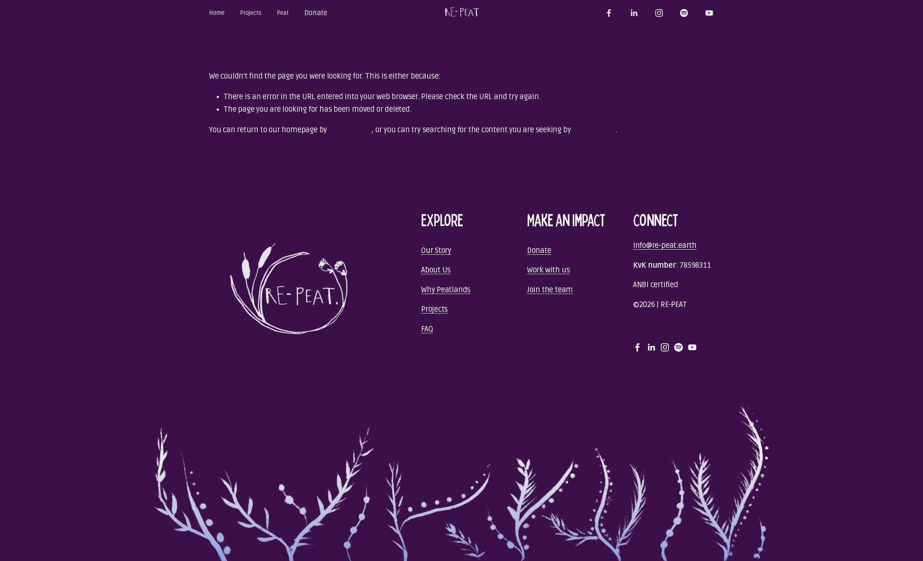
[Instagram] (659, 13)
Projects (434, 309)
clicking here (350, 129)
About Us (436, 270)
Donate (315, 13)
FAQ (427, 329)
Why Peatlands (446, 289)
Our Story (436, 250)
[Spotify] (684, 13)
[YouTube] (709, 13)
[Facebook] (609, 13)
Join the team (550, 289)
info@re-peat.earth (665, 245)
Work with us (548, 270)
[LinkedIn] (634, 13)
